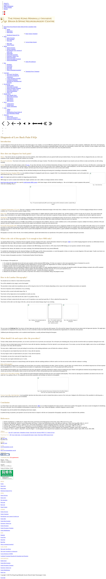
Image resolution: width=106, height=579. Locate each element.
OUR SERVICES (4, 558)
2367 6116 (4, 438)
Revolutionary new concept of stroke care (10, 516)
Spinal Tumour (4, 507)
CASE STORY (4, 546)
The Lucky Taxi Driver (6, 549)
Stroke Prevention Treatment (7, 528)
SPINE (2, 493)
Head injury (3, 486)
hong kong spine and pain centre (9, 182)
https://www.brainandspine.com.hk (8, 450)
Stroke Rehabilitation (5, 530)
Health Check (4, 560)
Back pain (3, 504)
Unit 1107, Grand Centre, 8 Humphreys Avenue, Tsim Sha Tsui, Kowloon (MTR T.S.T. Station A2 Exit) (31, 432)
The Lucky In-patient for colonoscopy (9, 551)
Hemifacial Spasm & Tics (6, 490)
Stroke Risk (3, 518)
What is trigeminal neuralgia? (7, 544)
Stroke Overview (4, 511)
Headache (3, 535)
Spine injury (3, 497)
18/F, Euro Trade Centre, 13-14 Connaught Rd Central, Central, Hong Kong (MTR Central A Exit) (31, 434)
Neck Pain (3, 539)
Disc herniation (4, 500)
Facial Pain (3, 537)
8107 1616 (4, 443)
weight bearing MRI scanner (30, 182)
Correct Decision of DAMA (7, 553)
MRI (2, 177)
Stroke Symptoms (4, 514)
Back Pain (3, 542)
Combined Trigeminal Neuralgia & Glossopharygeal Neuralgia (14, 556)
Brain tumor (3, 488)
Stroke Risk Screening (5, 521)
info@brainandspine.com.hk (7, 446)
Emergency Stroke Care (6, 523)
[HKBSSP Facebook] (5, 455)
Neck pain (3, 502)
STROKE (3, 509)
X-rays (27, 165)
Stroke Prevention (5, 525)
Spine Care (3, 572)
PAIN (2, 532)
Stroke (2, 483)
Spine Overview (4, 495)
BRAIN (2, 481)
